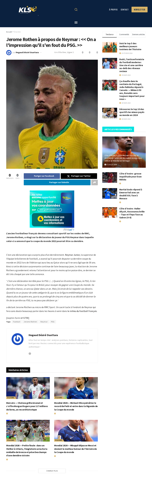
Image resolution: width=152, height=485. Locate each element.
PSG (52, 322)
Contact (125, 9)
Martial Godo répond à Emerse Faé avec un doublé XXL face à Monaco (130, 194)
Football (16, 322)
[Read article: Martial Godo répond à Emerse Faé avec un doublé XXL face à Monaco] (109, 193)
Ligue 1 (70, 52)
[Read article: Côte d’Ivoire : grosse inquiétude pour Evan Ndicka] (109, 177)
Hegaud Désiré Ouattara (27, 52)
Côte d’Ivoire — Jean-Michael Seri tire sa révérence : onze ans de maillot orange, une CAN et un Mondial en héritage (123, 158)
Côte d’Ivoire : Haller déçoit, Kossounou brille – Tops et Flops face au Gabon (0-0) (132, 213)
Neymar (44, 322)
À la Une (17, 32)
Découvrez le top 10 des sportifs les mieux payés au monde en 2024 (131, 112)
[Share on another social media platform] (94, 182)
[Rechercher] (76, 9)
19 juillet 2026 (13, 414)
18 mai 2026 (125, 183)
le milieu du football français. (82, 311)
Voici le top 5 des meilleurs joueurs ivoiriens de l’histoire (130, 46)
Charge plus (52, 471)
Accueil (9, 32)
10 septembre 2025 (127, 221)
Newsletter (139, 9)
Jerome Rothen (30, 322)
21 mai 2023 (48, 52)
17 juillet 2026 (111, 165)
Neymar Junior (72, 254)
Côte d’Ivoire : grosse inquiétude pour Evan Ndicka (130, 176)
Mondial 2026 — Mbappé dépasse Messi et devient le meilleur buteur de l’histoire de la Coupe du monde (75, 449)
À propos (113, 9)
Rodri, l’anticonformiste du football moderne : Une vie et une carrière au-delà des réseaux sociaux (131, 65)
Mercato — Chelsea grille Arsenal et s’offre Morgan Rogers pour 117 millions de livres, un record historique (27, 406)
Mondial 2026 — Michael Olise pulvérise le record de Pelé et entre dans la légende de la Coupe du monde (76, 406)
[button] (76, 22)
